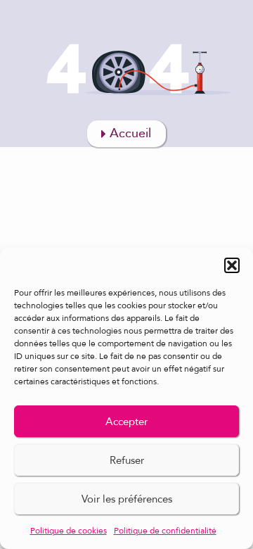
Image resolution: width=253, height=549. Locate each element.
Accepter (126, 422)
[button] (232, 265)
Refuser (127, 460)
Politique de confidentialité (165, 530)
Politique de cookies (68, 530)
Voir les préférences (127, 499)
